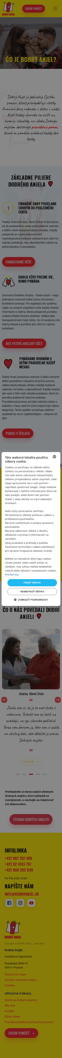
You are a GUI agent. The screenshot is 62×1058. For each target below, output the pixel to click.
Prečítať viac (12, 574)
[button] (31, 600)
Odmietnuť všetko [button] (32, 591)
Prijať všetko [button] (32, 582)
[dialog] (31, 529)
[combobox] (54, 456)
